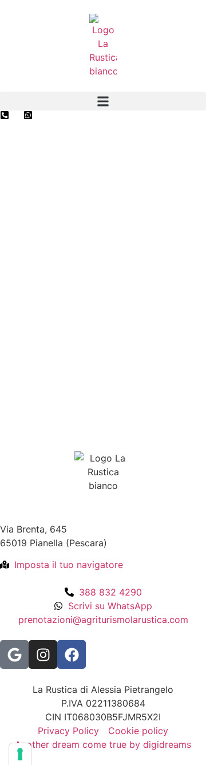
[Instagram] (43, 654)
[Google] (14, 654)
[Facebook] (71, 654)
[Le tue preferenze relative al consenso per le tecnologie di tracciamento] (20, 754)
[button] (103, 101)
